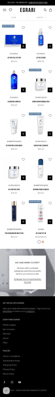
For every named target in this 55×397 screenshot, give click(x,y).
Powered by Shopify (38, 390)
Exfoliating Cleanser (41, 145)
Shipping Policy (10, 365)
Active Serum (40, 58)
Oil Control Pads (14, 189)
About (5, 338)
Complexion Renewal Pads (41, 102)
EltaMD (41, 229)
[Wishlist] (10, 9)
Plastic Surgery (9, 325)
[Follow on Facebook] (4, 382)
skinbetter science (14, 141)
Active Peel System (14, 58)
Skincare (6, 334)
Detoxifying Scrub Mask (14, 145)
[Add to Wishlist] (23, 27)
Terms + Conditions (11, 356)
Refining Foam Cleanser (41, 189)
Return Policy (8, 374)
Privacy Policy (9, 369)
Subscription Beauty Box (38, 2)
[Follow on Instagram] (12, 382)
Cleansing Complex (14, 102)
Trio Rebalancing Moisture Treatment (14, 233)
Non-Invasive (9, 329)
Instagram (30, 311)
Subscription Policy (11, 360)
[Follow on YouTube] (19, 382)
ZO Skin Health (40, 97)
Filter (13, 17)
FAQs (5, 342)
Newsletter (7, 311)
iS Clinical (14, 54)
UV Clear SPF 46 (41, 233)
